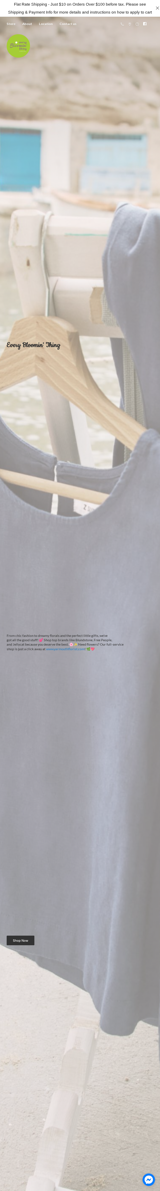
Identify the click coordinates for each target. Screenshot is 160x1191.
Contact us (68, 24)
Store (11, 24)
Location (46, 24)
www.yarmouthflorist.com (65, 649)
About (27, 24)
